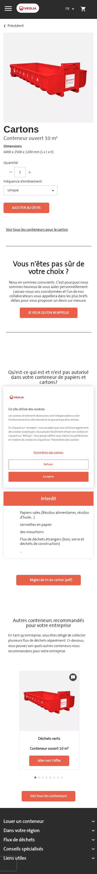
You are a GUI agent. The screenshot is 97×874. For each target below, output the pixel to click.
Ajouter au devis (26, 207)
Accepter (48, 476)
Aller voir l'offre (49, 760)
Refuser (48, 464)
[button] (8, 8)
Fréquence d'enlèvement (23, 182)
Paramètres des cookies (49, 452)
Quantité (11, 163)
